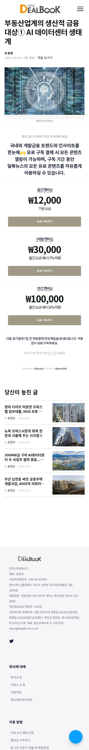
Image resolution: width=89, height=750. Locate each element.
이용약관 (15, 692)
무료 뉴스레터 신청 (22, 733)
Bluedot (39, 368)
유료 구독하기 (44, 221)
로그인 (52, 353)
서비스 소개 (17, 685)
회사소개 (15, 677)
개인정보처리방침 (21, 700)
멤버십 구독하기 (20, 740)
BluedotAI (61, 368)
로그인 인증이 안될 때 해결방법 (29, 748)
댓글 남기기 (45, 57)
